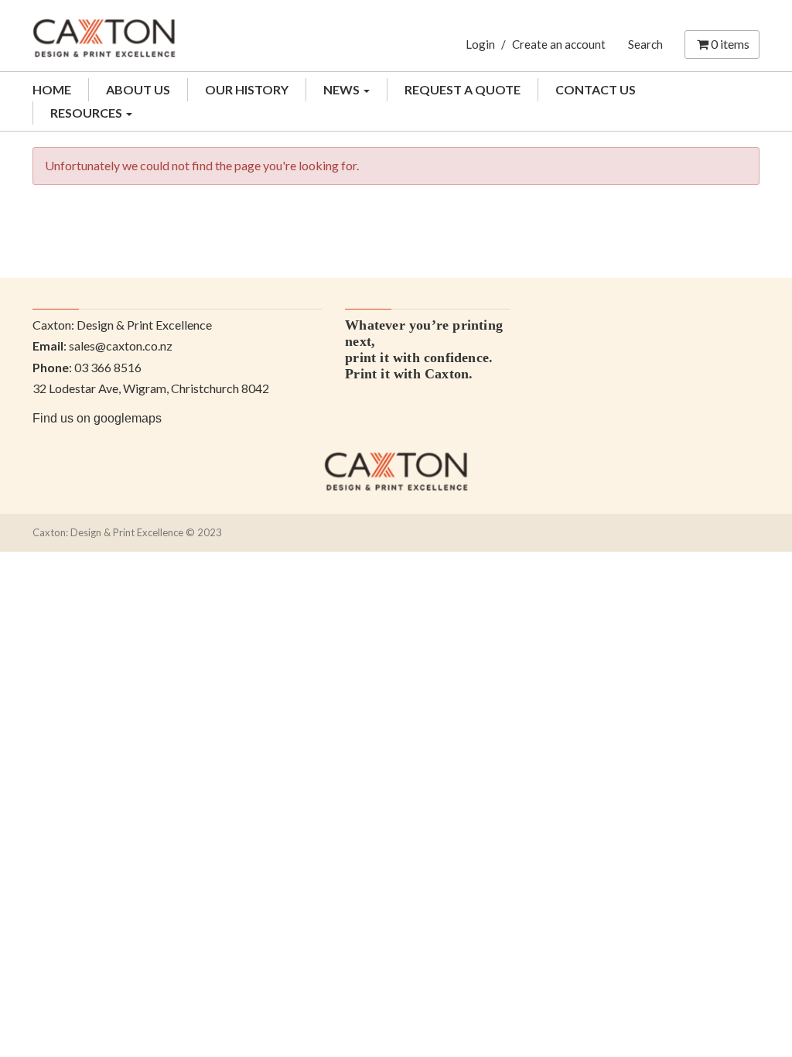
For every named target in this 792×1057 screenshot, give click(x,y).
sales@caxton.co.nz (120, 345)
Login (480, 44)
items (730, 43)
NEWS (342, 89)
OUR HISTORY (246, 89)
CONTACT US (595, 89)
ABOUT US (138, 89)
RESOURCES (87, 112)
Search (645, 44)
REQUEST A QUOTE (463, 89)
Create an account (559, 44)
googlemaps (128, 418)
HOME (51, 89)
